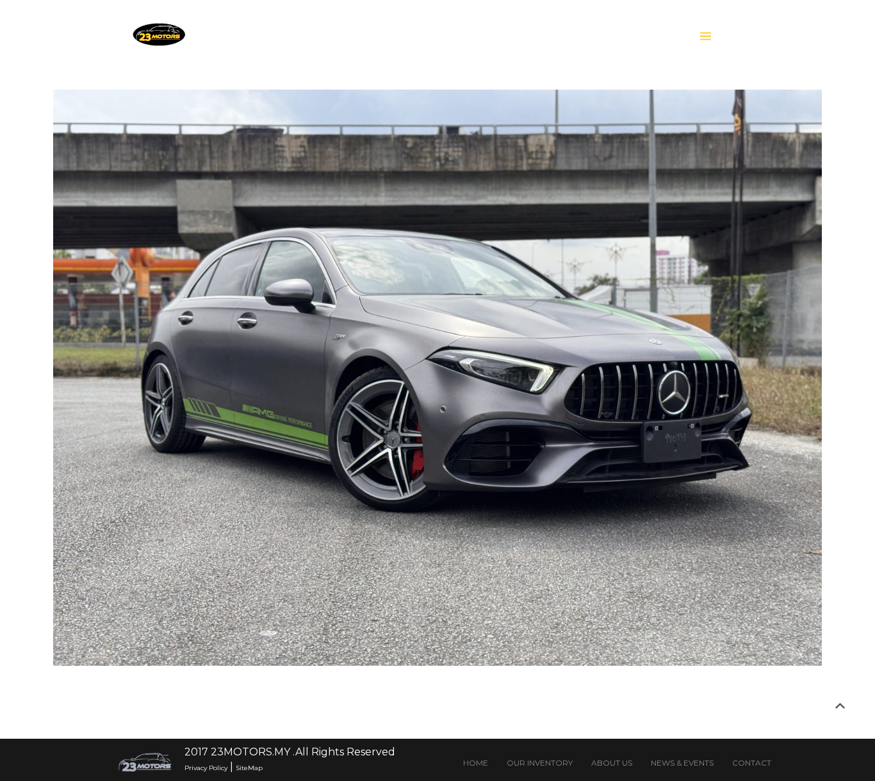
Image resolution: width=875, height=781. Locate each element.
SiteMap (249, 768)
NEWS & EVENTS (682, 763)
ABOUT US (611, 763)
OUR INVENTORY (540, 763)
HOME (475, 763)
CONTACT (751, 763)
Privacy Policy (205, 768)
